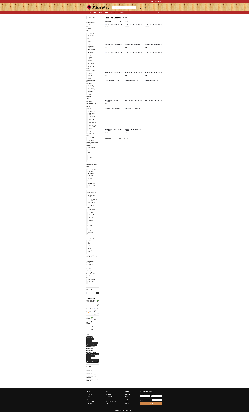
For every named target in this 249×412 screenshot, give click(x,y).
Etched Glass (91, 117)
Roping (90, 180)
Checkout (159, 8)
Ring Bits (89, 58)
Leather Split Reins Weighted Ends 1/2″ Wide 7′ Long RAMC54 (114, 45)
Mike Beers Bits (90, 350)
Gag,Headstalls (90, 148)
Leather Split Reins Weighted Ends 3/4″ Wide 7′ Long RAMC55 (153, 45)
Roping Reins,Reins (91, 183)
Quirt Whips (91, 282)
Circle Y (96, 342)
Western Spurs (90, 250)
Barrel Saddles (90, 210)
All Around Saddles (91, 209)
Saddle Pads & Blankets (91, 189)
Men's (88, 245)
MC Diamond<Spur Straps (92, 243)
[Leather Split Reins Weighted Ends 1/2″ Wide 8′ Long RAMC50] (134, 33)
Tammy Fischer (91, 223)
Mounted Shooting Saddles (92, 227)
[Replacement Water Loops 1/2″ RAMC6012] (114, 89)
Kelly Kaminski (91, 214)
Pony (88, 354)
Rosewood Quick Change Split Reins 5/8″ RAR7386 (113, 130)
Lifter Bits (89, 50)
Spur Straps (89, 246)
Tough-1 (96, 359)
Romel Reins (89, 181)
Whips (87, 277)
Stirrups (88, 258)
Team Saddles (90, 233)
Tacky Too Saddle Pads (91, 203)
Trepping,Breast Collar (91, 273)
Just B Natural (91, 212)
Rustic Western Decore (91, 131)
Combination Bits (90, 35)
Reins (106, 126)
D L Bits (89, 41)
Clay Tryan (89, 225)
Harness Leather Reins (113, 126)
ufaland (88, 371)
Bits (87, 31)
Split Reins (107, 98)
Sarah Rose (89, 61)
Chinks (87, 98)
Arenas (106, 12)
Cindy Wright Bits (90, 342)
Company (89, 394)
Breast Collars (89, 83)
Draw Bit (89, 43)
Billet (87, 30)
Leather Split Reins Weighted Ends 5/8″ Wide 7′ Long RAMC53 (133, 73)
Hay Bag (89, 28)
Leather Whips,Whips (91, 279)
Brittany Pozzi (89, 337)
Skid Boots (89, 75)
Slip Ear (90, 159)
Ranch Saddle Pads (91, 202)
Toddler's (89, 248)
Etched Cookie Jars (92, 116)
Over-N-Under (91, 281)
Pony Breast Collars (91, 88)
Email (141, 400)
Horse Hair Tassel (90, 162)
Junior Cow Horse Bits (91, 49)
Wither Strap (89, 94)
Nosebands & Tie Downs (91, 164)
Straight (88, 259)
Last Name (153, 394)
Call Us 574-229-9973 (156, 1)
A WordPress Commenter (91, 379)
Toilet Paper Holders (92, 126)
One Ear (90, 157)
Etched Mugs (91, 119)
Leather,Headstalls (90, 154)
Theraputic (89, 78)
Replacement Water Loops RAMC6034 (133, 100)
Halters (87, 135)
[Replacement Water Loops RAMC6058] (154, 89)
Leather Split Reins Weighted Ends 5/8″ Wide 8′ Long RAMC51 (153, 73)
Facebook (127, 394)
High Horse (95, 344)
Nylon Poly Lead (90, 140)
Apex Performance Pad (91, 190)
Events (100, 12)
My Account (142, 8)
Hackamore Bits (90, 46)
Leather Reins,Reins (92, 185)
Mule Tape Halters (90, 137)
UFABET (88, 368)
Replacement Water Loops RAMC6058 (153, 100)
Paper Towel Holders (92, 125)
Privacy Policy (90, 401)
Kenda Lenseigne (92, 228)
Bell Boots (89, 72)
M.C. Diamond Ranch (91, 346)
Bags (87, 26)
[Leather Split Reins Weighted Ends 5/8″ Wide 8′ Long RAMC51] (154, 61)
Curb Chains (89, 101)
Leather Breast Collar (91, 86)
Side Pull (89, 268)
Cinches (88, 99)
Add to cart (113, 50)
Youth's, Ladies (90, 253)
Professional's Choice (94, 354)
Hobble (88, 47)
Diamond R (89, 344)
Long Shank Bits (90, 52)
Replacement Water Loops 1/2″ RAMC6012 (112, 101)
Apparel (88, 24)
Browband (88, 96)
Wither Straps (89, 284)
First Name (142, 394)
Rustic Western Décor (91, 111)
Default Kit (88, 380)
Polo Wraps (89, 73)
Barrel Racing (90, 85)
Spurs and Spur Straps (91, 238)
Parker (94, 352)
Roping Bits (89, 60)
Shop (94, 12)
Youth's (88, 251)
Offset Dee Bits (90, 54)
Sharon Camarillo (92, 222)
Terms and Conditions (111, 401)
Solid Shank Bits (90, 63)
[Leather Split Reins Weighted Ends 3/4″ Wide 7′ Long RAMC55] (154, 33)
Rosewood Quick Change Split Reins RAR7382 (133, 130)
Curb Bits (89, 38)
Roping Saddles (90, 230)
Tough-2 (88, 361)
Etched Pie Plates (92, 120)
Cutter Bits (89, 40)
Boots (87, 68)
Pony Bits (89, 55)
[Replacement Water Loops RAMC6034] (134, 89)
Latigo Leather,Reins (91, 173)
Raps (87, 166)
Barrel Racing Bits (90, 33)
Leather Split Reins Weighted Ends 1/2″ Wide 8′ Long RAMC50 (133, 45)
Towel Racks (91, 128)
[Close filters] (99, 17)
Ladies (88, 242)
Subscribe (151, 403)
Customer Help (151, 8)
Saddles (88, 207)
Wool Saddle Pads (90, 205)
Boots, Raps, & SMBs (90, 70)
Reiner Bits (89, 57)
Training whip (89, 272)
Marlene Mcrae (91, 215)
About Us (113, 12)
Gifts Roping (89, 108)
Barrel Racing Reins (93, 187)
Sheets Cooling (90, 264)
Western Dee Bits (90, 66)
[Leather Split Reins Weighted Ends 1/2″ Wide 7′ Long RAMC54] (114, 33)
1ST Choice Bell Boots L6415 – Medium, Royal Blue (92, 376)
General (88, 104)
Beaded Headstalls (91, 147)
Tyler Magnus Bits (95, 361)
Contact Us (108, 399)
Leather (88, 152)
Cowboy (88, 240)
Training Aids (89, 270)
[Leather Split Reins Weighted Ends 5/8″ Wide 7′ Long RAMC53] (134, 61)
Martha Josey (91, 217)
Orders (88, 396)
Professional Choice (90, 356)
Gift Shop (88, 106)
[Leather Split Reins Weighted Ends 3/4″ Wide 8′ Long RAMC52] (114, 61)
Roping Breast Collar (91, 91)
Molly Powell (89, 352)
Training (88, 266)
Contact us (120, 12)
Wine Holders (91, 129)
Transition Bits (90, 65)
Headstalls (88, 145)
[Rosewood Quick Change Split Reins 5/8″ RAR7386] (114, 117)
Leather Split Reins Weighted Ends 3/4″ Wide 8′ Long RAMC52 (114, 73)
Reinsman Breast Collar (91, 89)
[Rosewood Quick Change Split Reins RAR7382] (134, 117)
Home (89, 12)
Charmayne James (90, 339)
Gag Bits (89, 44)
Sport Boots (89, 76)
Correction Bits (90, 36)
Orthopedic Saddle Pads (92, 198)
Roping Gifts (89, 110)
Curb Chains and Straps (91, 103)
